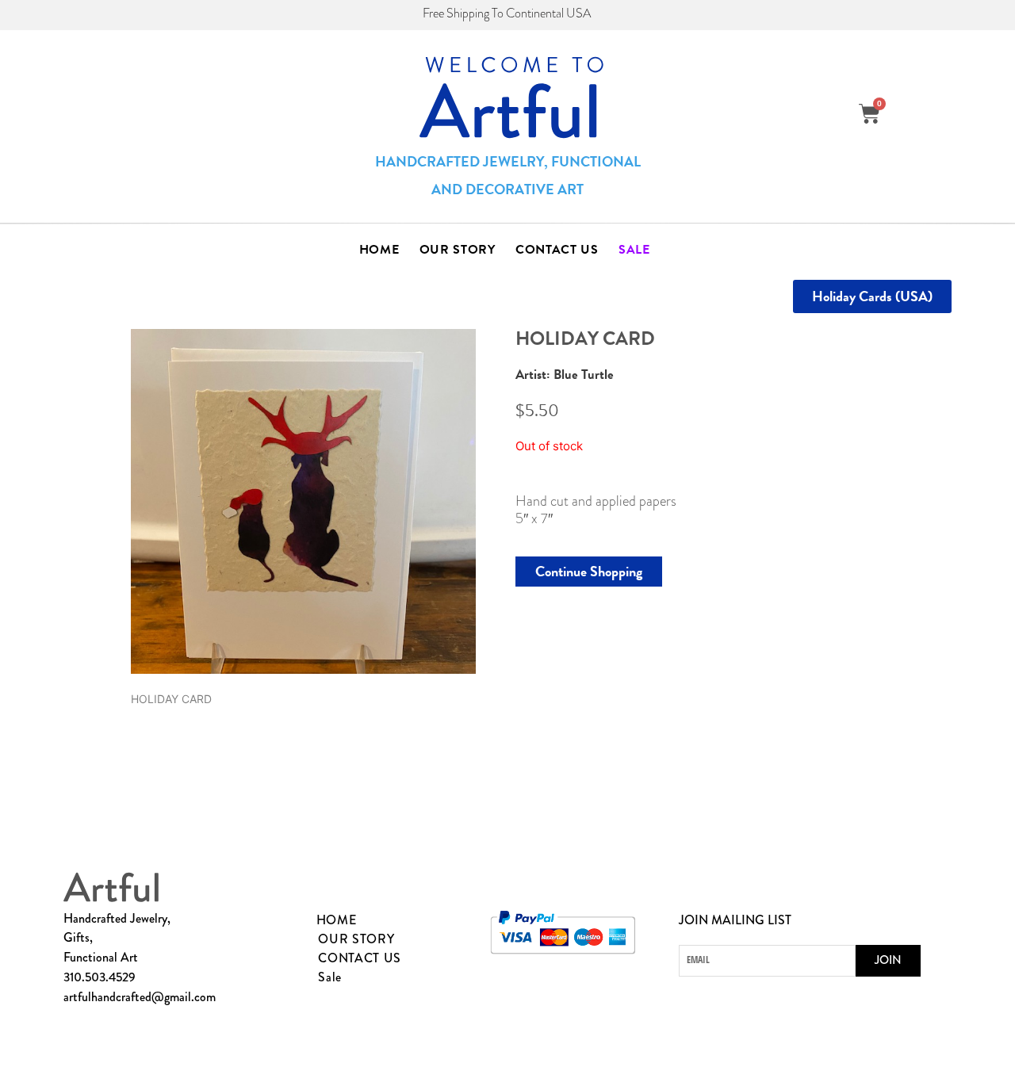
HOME (379, 249)
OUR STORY (457, 249)
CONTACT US (557, 249)
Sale (634, 249)
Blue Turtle (583, 374)
